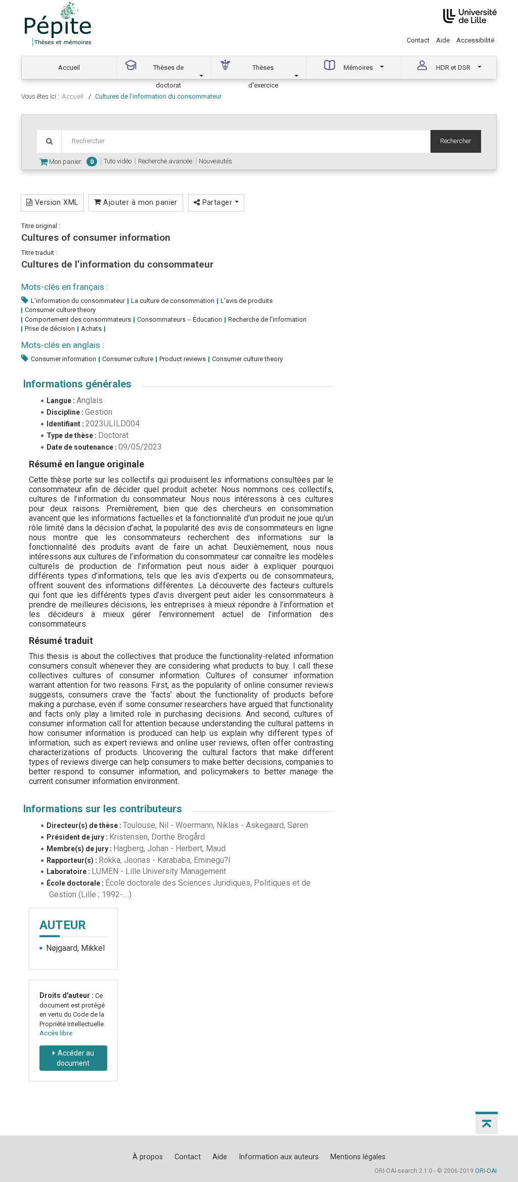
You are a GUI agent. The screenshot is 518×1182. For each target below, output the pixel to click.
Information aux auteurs (279, 1156)
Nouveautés (215, 161)
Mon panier (71, 161)
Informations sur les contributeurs (102, 809)
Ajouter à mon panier (139, 202)
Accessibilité (475, 40)
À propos (148, 1156)
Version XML (55, 202)
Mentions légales (357, 1156)
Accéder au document (75, 1058)
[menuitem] (69, 67)
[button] (487, 1123)
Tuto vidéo (118, 161)
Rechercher (455, 141)
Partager (217, 202)
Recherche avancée (165, 161)
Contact (418, 40)
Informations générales (77, 384)
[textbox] (245, 141)
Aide (443, 40)
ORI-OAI (486, 1171)
